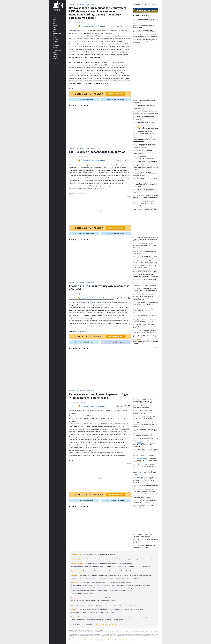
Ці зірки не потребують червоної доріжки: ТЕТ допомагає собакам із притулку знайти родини (144, 412)
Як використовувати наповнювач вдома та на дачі (121, 582)
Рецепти (74, 617)
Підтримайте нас (145, 10)
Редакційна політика (121, 640)
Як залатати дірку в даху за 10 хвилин (82, 588)
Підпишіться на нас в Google (93, 26)
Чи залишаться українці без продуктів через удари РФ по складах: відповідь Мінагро (144, 139)
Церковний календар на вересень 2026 (96, 597)
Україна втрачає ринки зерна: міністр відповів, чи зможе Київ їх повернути (143, 326)
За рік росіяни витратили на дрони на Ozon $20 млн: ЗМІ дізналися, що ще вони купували (145, 197)
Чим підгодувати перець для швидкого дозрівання (104, 612)
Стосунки (115, 605)
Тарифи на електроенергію (124, 563)
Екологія (55, 25)
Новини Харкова (147, 559)
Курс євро (96, 563)
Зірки (120, 605)
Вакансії (55, 64)
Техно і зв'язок (57, 33)
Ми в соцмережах (135, 640)
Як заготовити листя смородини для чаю (82, 593)
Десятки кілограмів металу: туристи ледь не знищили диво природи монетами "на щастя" (145, 239)
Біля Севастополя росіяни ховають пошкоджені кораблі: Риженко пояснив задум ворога (145, 100)
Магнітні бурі (124, 570)
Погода (55, 47)
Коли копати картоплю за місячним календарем (93, 609)
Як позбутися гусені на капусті (80, 612)
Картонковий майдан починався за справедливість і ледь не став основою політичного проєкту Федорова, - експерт (145, 491)
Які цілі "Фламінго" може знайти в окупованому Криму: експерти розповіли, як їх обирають (145, 251)
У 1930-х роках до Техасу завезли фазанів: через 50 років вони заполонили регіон (145, 472)
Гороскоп (74, 575)
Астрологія (90, 605)
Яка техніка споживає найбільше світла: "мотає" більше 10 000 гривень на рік (144, 310)
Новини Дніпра (137, 559)
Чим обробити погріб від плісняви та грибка (137, 585)
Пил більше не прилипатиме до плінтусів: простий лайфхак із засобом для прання (145, 466)
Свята (100, 605)
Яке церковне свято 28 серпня (107, 600)
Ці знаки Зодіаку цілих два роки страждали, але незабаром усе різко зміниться (144, 418)
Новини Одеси (128, 559)
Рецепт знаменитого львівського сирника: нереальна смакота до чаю (91, 619)
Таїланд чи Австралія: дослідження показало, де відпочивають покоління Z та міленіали (145, 424)
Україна (55, 17)
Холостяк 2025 (128, 605)
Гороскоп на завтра (122, 575)
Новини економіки (77, 563)
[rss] (116, 624)
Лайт (54, 35)
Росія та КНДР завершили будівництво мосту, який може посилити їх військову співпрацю (145, 173)
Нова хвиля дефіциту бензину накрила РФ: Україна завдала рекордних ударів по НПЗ (144, 245)
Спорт (54, 29)
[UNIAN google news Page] (106, 624)
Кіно (134, 605)
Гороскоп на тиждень (77, 578)
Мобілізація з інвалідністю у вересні (105, 554)
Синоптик (85, 570)
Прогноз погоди (76, 571)
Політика (55, 19)
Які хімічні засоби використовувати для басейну (107, 588)
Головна (55, 13)
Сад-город (74, 609)
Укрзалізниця (146, 566)
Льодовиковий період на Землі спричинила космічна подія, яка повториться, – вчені (144, 107)
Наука (54, 31)
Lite (72, 605)
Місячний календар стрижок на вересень (104, 575)
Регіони (55, 27)
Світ (54, 23)
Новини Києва (97, 559)
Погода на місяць (135, 570)
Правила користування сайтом (78, 640)
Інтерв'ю (55, 54)
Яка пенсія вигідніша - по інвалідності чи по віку (127, 566)
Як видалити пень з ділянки (123, 590)
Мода (96, 605)
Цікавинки (56, 45)
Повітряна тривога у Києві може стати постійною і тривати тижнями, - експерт (145, 341)
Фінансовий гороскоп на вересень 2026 (96, 578)
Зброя (54, 37)
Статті (54, 52)
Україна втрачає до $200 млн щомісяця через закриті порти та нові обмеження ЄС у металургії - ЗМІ (143, 401)
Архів (54, 62)
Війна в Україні (76, 554)
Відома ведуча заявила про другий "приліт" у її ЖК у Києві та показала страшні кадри (145, 167)
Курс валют (103, 563)
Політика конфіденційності (97, 640)
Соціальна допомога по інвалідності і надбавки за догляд (87, 566)
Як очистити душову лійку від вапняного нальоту (85, 585)
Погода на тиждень (114, 570)
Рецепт (77, 605)
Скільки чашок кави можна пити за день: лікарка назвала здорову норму (145, 460)
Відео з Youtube (57, 50)
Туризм (55, 43)
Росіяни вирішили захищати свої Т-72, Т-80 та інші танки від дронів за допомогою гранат (144, 203)
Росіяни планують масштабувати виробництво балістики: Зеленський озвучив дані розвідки (144, 145)
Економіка (56, 21)
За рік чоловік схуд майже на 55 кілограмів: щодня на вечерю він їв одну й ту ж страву (145, 290)
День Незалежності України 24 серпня (120, 597)
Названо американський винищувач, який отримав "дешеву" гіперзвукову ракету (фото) (145, 304)
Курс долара (88, 563)
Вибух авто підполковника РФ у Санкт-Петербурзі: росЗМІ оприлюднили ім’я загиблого (144, 117)
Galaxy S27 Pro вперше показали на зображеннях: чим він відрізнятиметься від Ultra (145, 190)
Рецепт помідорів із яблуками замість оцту (135, 617)
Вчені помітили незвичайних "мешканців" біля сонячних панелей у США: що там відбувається (145, 152)
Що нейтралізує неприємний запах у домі (112, 585)
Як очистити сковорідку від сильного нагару (83, 590)
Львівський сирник (117, 619)
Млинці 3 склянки (98, 617)
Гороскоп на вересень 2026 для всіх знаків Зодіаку (123, 578)
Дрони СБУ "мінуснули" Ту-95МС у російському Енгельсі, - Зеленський (144, 444)
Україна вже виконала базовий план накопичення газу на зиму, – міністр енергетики (145, 41)
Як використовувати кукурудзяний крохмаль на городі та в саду (126, 609)
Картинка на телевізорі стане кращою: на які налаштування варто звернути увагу (143, 25)
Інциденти (55, 39)
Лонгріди (55, 58)
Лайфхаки (74, 583)
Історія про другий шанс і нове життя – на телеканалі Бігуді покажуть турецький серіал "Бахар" (145, 184)
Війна (54, 15)
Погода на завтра (103, 570)
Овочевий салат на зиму (85, 617)
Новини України (76, 559)
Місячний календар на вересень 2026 (140, 575)
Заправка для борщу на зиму (113, 617)
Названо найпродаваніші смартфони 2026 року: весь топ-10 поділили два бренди (145, 541)
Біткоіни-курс (112, 563)
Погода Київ (93, 570)
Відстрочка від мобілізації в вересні (112, 559)
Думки (55, 56)
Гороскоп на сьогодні (85, 575)
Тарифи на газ (109, 566)
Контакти (55, 66)
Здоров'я (55, 41)
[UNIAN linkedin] (103, 624)
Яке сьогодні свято (77, 598)
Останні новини (141, 16)
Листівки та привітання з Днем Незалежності (84, 600)
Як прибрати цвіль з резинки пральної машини (92, 582)
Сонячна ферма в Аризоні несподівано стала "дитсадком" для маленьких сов (143, 133)
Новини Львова (87, 559)
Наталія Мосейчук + (87, 554)
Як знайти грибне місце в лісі (106, 590)
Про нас (110, 640)
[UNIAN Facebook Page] (96, 624)
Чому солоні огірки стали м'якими (132, 588)
